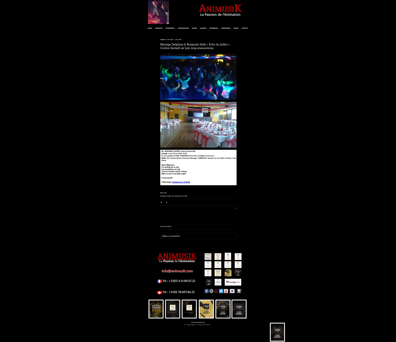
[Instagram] (216, 291)
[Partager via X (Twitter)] (166, 202)
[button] (194, 28)
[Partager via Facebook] (161, 202)
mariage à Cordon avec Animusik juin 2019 (173, 196)
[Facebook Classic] (206, 291)
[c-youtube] (226, 291)
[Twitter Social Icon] (221, 291)
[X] (211, 291)
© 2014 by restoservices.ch (198, 322)
